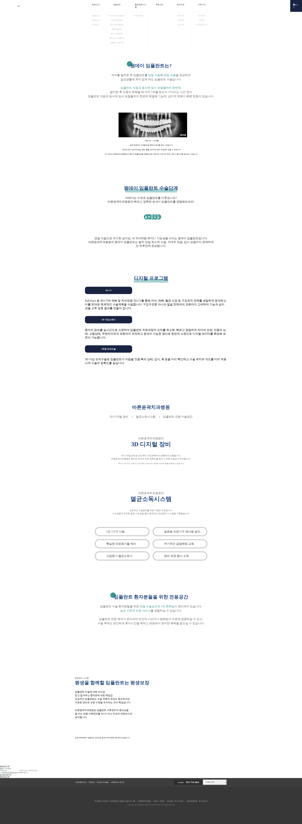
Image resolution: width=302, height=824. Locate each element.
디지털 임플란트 (117, 20)
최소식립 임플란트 (117, 25)
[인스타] (293, 429)
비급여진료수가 (202, 25)
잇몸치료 (180, 20)
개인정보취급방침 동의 (10, 773)
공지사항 (202, 16)
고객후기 (202, 20)
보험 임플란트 (117, 29)
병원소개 (95, 16)
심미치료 (180, 25)
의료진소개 (96, 20)
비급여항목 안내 (81, 782)
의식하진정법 (138, 16)
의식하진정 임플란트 (117, 16)
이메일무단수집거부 (117, 782)
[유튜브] (293, 415)
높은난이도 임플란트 (117, 38)
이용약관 (91, 782)
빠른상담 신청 (5, 766)
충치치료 (180, 16)
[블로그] (293, 402)
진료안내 (95, 25)
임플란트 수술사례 (117, 42)
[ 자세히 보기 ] (23, 772)
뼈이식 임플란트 (117, 33)
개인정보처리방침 (103, 782)
